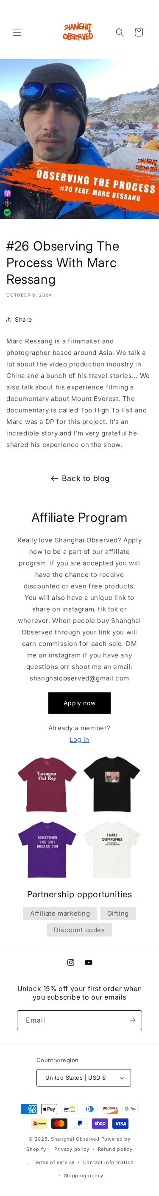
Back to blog (86, 478)
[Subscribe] (132, 1020)
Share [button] (23, 319)
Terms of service (54, 1162)
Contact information (108, 1162)
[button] (17, 32)
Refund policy (115, 1149)
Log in (79, 739)
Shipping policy (84, 1176)
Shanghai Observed (75, 1139)
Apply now (79, 702)
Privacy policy (71, 1149)
